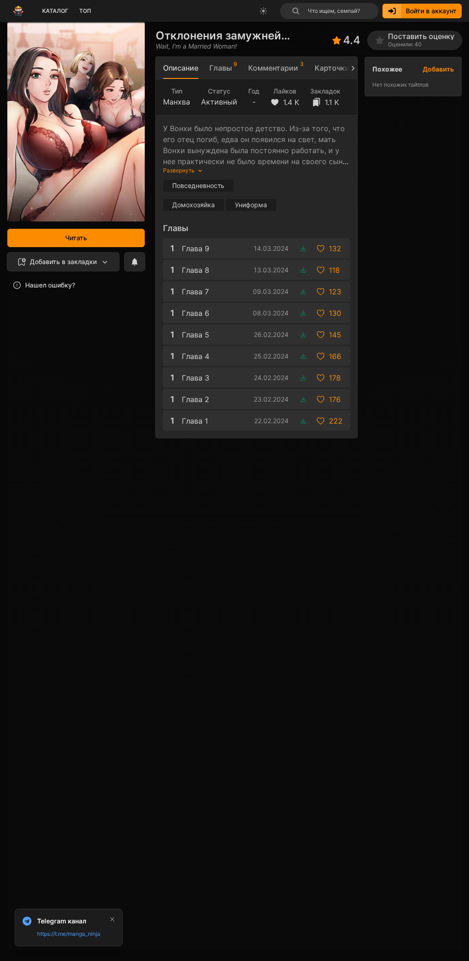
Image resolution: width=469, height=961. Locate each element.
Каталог (55, 10)
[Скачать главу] (303, 248)
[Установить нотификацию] (135, 262)
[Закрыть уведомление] (112, 919)
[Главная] (18, 11)
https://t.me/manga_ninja (68, 933)
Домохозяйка (193, 205)
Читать (76, 238)
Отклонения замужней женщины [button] (218, 35)
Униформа (251, 205)
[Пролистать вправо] (349, 68)
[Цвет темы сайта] (263, 11)
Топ (85, 10)
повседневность (198, 185)
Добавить (438, 69)
